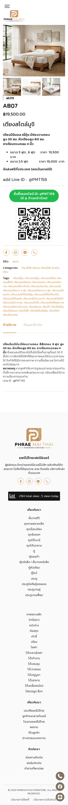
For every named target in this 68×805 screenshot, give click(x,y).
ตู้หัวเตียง (34, 567)
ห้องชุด (34, 631)
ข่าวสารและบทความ (34, 738)
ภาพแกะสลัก (34, 614)
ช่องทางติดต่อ (34, 757)
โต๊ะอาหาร (34, 680)
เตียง (34, 642)
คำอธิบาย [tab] (9, 324)
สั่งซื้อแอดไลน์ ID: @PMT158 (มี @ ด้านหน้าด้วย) (34, 195)
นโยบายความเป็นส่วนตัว (45, 799)
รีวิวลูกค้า (34, 733)
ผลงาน (34, 727)
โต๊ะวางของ (34, 669)
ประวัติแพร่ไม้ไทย (34, 711)
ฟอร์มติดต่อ (34, 763)
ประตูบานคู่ (34, 589)
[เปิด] (7, 6)
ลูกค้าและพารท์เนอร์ (34, 716)
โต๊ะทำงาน (34, 658)
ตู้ (34, 551)
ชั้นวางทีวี (34, 518)
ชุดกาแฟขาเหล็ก (34, 524)
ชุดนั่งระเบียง (34, 529)
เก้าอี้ (34, 636)
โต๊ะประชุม (34, 664)
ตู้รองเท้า (34, 556)
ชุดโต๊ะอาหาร (34, 545)
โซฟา (34, 647)
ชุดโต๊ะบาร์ (34, 540)
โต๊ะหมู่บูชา (34, 675)
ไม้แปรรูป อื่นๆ (34, 691)
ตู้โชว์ (34, 573)
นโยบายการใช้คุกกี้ (20, 799)
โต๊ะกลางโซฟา (34, 653)
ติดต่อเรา (34, 749)
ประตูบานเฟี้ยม (34, 595)
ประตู (34, 578)
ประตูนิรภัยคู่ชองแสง (34, 584)
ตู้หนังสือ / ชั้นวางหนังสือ (34, 562)
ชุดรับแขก (34, 534)
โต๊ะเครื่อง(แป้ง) (34, 686)
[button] (60, 30)
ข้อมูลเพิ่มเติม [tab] (33, 324)
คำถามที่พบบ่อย (34, 768)
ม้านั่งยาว (34, 620)
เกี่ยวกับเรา (34, 510)
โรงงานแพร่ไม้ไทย (34, 722)
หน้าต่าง (34, 625)
